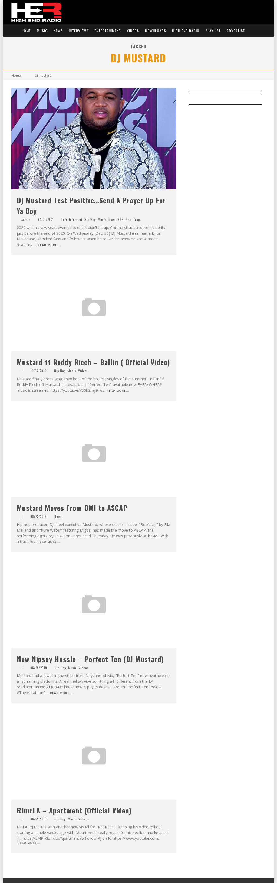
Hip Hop (90, 219)
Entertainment (107, 30)
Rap (128, 219)
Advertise (236, 30)
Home (26, 30)
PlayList (213, 30)
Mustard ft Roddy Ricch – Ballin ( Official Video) (93, 362)
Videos (133, 30)
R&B (121, 219)
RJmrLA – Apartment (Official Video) (74, 810)
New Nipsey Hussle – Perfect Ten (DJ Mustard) (90, 659)
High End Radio (185, 30)
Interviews (78, 30)
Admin (26, 219)
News (58, 30)
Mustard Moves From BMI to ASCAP (72, 507)
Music (42, 30)
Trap (136, 219)
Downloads (155, 30)
